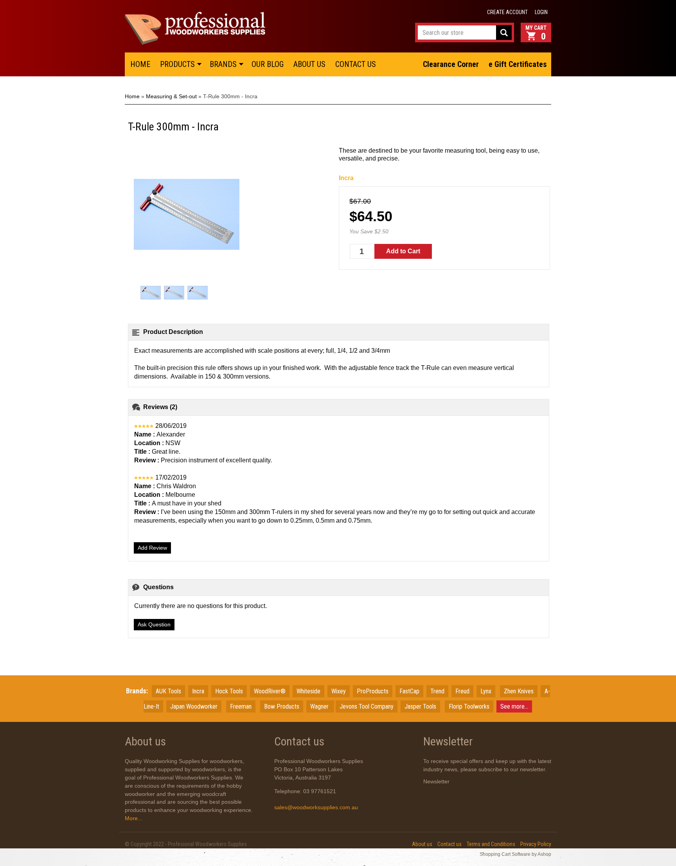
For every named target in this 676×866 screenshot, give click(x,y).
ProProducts (372, 691)
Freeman (241, 706)
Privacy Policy (535, 844)
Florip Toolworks (469, 706)
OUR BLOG (268, 64)
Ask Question (154, 624)
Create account (507, 12)
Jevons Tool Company (367, 706)
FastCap (409, 691)
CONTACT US (355, 64)
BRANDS (223, 64)
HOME (140, 64)
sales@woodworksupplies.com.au (316, 807)
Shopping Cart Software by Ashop (515, 854)
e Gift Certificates (518, 64)
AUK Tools (168, 691)
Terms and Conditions (491, 844)
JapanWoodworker (194, 706)
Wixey (338, 691)
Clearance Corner (451, 64)
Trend (437, 691)
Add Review (152, 548)
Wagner (320, 706)
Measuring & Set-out (171, 96)
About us (422, 844)
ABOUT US (309, 64)
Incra (346, 178)
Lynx (485, 691)
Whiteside (308, 691)
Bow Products (281, 706)
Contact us (449, 844)
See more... (514, 706)
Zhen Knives (519, 691)
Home (132, 96)
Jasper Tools (420, 706)
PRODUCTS (177, 64)
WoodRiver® (270, 691)
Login (541, 12)
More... (133, 818)
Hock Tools (229, 691)
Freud (462, 691)
